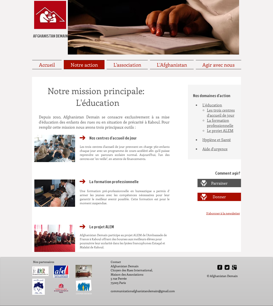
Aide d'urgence (215, 148)
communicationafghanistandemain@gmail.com (143, 291)
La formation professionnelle (220, 123)
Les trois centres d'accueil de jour (221, 113)
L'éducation (212, 105)
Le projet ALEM (220, 130)
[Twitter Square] (227, 267)
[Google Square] (234, 267)
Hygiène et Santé (216, 139)
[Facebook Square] (219, 267)
